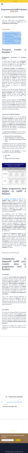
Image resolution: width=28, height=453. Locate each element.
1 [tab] (11, 430)
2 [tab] (13, 430)
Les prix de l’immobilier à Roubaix (13, 38)
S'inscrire (18, 440)
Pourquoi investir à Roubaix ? (12, 33)
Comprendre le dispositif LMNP (12, 43)
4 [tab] (16, 430)
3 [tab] (14, 430)
